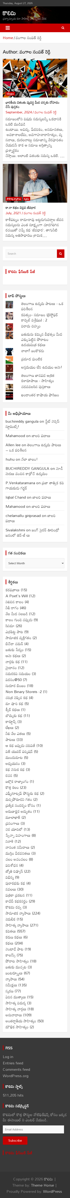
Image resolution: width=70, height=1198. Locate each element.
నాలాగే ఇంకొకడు (32, 350)
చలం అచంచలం (17, 859)
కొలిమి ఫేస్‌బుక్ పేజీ (21, 271)
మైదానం (11, 667)
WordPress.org (15, 1075)
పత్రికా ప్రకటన (15, 895)
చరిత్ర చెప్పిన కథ (17, 697)
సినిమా (10, 625)
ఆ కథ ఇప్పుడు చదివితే (20, 745)
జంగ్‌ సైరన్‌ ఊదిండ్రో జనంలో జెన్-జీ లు (32, 532)
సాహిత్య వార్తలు (16, 1009)
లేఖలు (10, 727)
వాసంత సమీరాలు (17, 847)
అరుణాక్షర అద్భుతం (19, 811)
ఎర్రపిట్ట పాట (14, 631)
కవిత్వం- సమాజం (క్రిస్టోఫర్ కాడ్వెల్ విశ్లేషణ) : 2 (39, 317)
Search (60, 253)
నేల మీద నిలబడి (17, 613)
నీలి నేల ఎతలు (15, 733)
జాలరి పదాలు (41, 435)
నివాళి (9, 841)
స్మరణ (26, 199)
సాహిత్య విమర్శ (16, 1003)
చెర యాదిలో (14, 829)
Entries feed (13, 1063)
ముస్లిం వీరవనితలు (18, 853)
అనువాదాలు (14, 1015)
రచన (9, 775)
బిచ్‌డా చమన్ (14, 643)
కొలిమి (9, 13)
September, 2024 (19, 112)
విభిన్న (10, 877)
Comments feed (16, 1069)
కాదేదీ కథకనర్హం (17, 901)
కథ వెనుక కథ (15, 769)
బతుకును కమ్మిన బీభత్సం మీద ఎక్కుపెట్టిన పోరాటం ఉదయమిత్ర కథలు (41, 339)
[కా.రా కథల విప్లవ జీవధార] (35, 183)
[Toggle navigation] (8, 28)
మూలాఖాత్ (13, 817)
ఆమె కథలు (13, 655)
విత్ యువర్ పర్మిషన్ (19, 751)
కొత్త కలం (12, 787)
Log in (8, 1056)
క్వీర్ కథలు (13, 709)
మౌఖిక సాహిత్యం (17, 1027)
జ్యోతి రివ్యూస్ (14, 871)
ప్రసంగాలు (12, 823)
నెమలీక (10, 919)
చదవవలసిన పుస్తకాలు (36, 386)
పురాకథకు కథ (15, 883)
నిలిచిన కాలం (15, 601)
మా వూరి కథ (14, 703)
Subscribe (15, 1140)
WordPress (52, 1191)
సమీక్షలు (10, 94)
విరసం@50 (14, 679)
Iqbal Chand (16, 497)
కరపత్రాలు (13, 589)
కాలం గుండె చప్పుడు (19, 619)
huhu (10, 459)
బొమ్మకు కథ (14, 715)
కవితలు (11, 931)
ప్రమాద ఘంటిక (31, 359)
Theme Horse (42, 1185)
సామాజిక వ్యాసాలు (18, 913)
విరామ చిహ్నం (31, 326)
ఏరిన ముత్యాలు (16, 997)
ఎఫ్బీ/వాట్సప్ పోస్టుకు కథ (22, 793)
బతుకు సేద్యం (15, 649)
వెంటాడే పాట (15, 949)
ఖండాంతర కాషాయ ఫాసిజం (40, 395)
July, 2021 (13, 213)
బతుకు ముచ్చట (16, 967)
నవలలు (11, 889)
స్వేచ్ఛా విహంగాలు (18, 835)
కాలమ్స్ (10, 955)
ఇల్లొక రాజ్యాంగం (17, 781)
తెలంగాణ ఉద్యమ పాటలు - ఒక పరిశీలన (42, 306)
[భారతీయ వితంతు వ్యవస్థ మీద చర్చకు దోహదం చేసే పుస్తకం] (35, 78)
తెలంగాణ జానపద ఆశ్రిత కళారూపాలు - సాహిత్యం (38, 378)
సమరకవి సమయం (18, 673)
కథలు (9, 943)
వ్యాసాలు (11, 979)
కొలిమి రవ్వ (13, 907)
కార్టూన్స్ (11, 721)
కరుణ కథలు (14, 937)
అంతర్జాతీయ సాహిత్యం (21, 1021)
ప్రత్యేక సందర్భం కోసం (20, 805)
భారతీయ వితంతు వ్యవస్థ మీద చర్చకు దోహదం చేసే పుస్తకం (32, 104)
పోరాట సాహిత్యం (17, 961)
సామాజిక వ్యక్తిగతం (18, 637)
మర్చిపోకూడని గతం (19, 799)
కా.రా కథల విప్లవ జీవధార (21, 207)
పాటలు (10, 739)
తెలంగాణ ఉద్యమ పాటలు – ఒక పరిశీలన (33, 447)
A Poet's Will (17, 595)
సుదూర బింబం (16, 685)
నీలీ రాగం (12, 607)
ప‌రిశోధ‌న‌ (12, 865)
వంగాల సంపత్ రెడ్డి (46, 112)
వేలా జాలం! (29, 459)
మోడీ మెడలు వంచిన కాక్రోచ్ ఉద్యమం (34, 471)
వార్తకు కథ (13, 661)
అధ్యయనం (13, 763)
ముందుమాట (14, 757)
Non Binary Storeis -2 (24, 691)
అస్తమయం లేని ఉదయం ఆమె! (41, 367)
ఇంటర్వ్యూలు (14, 973)
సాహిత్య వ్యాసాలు (14, 199)
